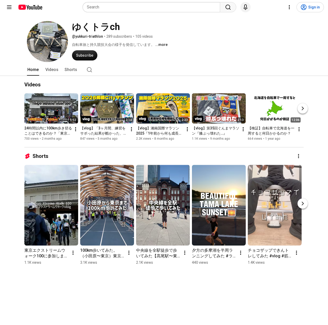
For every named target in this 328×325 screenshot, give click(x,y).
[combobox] (153, 7)
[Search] (228, 7)
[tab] (33, 70)
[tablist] (164, 70)
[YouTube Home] (30, 7)
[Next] (303, 108)
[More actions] (75, 129)
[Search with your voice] (245, 7)
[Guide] (9, 7)
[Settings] (289, 7)
